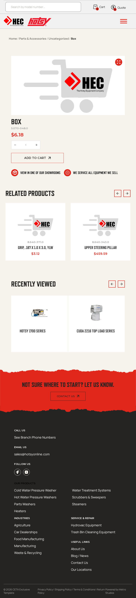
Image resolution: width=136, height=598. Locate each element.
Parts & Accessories (32, 39)
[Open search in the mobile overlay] (41, 7)
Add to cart (35, 158)
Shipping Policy (63, 589)
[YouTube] (26, 472)
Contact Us (66, 396)
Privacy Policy (45, 589)
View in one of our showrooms (40, 173)
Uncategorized (59, 39)
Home (13, 39)
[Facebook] (17, 472)
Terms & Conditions (84, 589)
